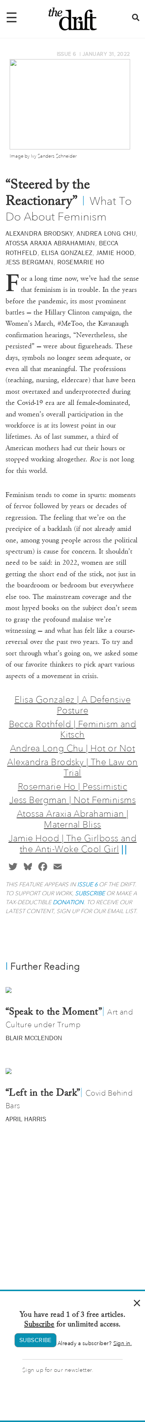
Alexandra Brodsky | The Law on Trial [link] (72, 767)
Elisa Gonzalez (67, 253)
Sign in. (122, 1343)
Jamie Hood (115, 253)
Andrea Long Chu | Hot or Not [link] (72, 748)
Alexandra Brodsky (39, 233)
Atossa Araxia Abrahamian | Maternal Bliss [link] (72, 819)
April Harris (26, 1119)
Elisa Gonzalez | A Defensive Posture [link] (72, 705)
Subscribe (39, 1324)
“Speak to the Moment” (54, 1012)
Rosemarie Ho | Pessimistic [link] (72, 786)
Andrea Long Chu (106, 233)
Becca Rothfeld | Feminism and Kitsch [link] (72, 729)
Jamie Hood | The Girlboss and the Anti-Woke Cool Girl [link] (73, 843)
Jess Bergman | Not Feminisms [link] (72, 799)
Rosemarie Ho (80, 262)
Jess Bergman (30, 262)
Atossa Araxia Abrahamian (50, 243)
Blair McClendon (34, 1038)
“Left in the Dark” (43, 1093)
